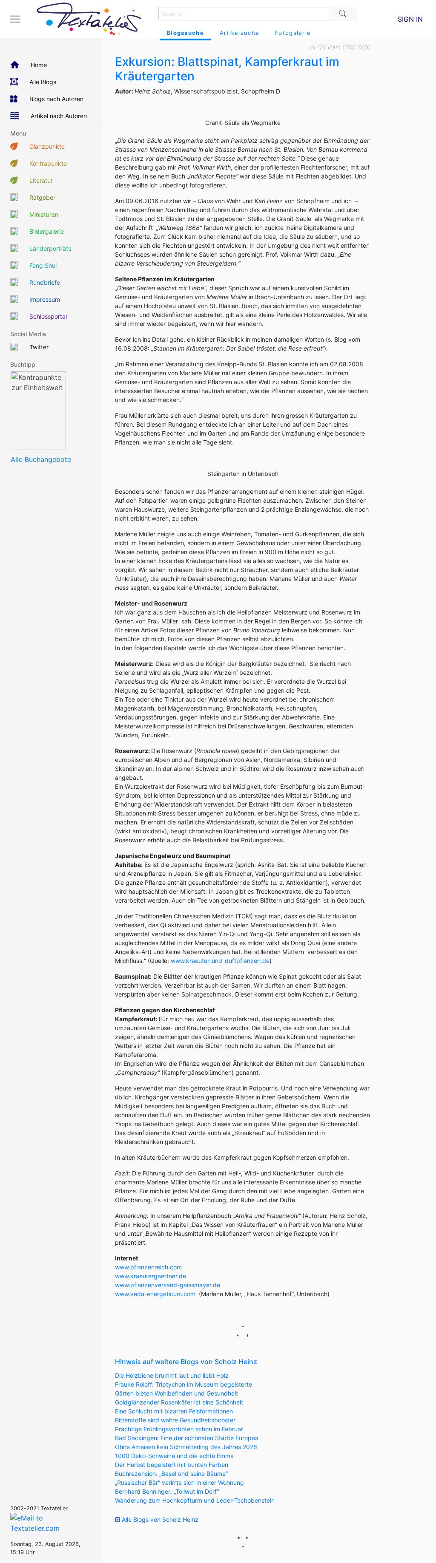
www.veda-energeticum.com (155, 1293)
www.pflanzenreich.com (148, 1267)
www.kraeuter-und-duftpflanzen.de (220, 960)
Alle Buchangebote (41, 459)
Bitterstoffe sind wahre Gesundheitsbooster (175, 1420)
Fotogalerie (293, 32)
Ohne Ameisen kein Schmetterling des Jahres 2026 (186, 1446)
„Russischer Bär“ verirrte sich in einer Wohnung (179, 1482)
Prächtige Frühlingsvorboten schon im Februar (179, 1429)
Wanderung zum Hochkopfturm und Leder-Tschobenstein (195, 1500)
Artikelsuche (239, 32)
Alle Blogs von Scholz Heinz (159, 1519)
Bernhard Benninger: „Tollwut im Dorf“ (167, 1491)
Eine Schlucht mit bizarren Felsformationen (174, 1411)
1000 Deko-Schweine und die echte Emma (174, 1455)
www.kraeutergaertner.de (150, 1276)
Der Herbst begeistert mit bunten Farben (171, 1464)
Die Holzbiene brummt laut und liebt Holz (172, 1375)
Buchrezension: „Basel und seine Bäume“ (171, 1473)
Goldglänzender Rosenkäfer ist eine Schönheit (179, 1402)
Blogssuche (185, 32)
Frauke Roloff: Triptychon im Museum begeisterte (183, 1384)
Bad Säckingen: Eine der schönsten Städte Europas (186, 1437)
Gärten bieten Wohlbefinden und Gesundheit (176, 1393)
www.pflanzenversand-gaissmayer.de (167, 1284)
